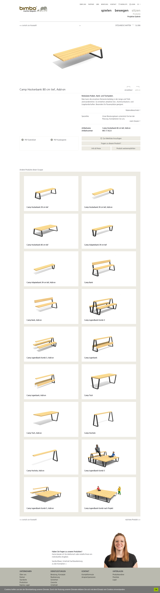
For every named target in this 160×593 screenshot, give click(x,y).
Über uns (83, 4)
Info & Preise (96, 148)
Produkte (136, 14)
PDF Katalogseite (60, 140)
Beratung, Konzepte (58, 574)
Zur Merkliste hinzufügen (112, 138)
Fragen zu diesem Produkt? (111, 143)
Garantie (54, 582)
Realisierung (55, 577)
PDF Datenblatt (30, 140)
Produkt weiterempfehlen (126, 148)
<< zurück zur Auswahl (28, 25)
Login (133, 4)
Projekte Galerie (133, 16)
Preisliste (116, 577)
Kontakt (113, 4)
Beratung (104, 4)
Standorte (23, 580)
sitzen (136, 10)
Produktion (24, 582)
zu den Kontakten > (59, 564)
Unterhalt (54, 585)
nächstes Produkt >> (132, 519)
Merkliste (123, 4)
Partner (91, 4)
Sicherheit (54, 580)
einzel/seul (128, 90)
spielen (106, 10)
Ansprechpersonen (88, 577)
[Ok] (156, 589)
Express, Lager (25, 585)
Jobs (97, 4)
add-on (137, 90)
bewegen (122, 10)
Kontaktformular (88, 574)
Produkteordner (118, 574)
